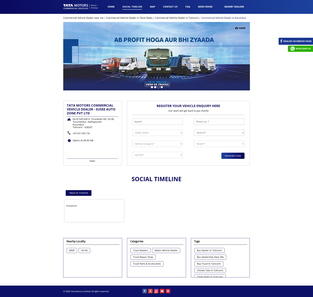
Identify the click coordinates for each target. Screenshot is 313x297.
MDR (72, 250)
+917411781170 (81, 133)
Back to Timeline (78, 192)
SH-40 (84, 250)
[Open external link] (296, 43)
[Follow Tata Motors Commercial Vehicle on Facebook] (144, 291)
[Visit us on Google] (150, 291)
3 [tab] (158, 87)
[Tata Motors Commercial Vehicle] (80, 7)
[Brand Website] (168, 291)
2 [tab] (155, 87)
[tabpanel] (156, 56)
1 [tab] (151, 87)
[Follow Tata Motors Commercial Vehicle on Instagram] (156, 291)
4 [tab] (161, 87)
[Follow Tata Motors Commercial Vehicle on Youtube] (162, 291)
